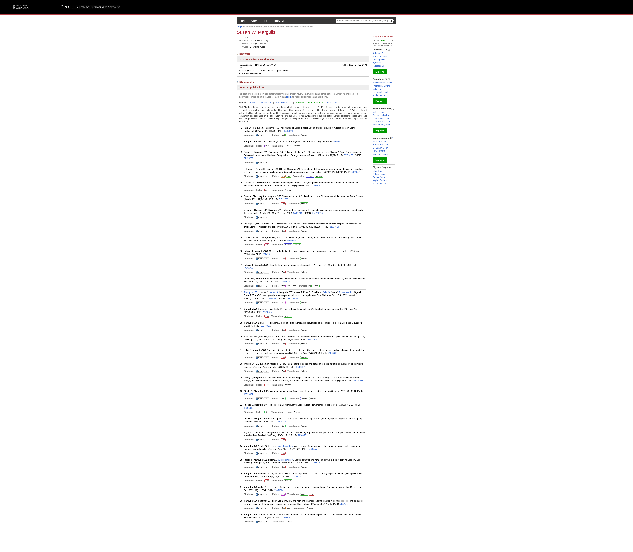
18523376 (281, 421)
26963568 (291, 240)
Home (242, 20)
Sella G (326, 292)
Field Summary (315, 102)
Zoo (266, 190)
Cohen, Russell (380, 174)
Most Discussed (283, 102)
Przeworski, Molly (381, 92)
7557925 (344, 504)
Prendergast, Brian (381, 124)
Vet (266, 245)
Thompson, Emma (381, 86)
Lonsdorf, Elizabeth (382, 121)
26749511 (267, 254)
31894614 (334, 227)
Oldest (253, 102)
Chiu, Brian (378, 171)
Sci (282, 302)
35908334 (355, 172)
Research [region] (244, 53)
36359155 (348, 155)
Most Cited (266, 102)
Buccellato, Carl (380, 144)
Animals (304, 135)
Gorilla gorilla (379, 59)
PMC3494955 (292, 298)
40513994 (288, 131)
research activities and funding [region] (257, 59)
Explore (379, 71)
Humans (288, 146)
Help (265, 20)
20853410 (332, 353)
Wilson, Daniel (379, 183)
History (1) (278, 20)
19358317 (300, 367)
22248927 (265, 326)
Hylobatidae (378, 66)
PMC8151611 (318, 213)
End (283, 135)
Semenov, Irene (380, 154)
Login (240, 26)
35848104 (317, 185)
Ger (283, 398)
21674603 (312, 339)
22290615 (267, 312)
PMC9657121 (250, 158)
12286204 (287, 517)
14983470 (315, 463)
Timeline (300, 102)
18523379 (248, 394)
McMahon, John (380, 148)
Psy (266, 146)
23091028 (271, 298)
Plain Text (332, 102)
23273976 (286, 281)
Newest (242, 102)
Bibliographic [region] (247, 82)
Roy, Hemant (379, 151)
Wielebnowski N (285, 446)
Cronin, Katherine (381, 115)
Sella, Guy (378, 89)
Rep (283, 286)
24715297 (248, 268)
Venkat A (274, 292)
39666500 (337, 141)
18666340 (248, 408)
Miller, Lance (379, 112)
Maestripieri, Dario (381, 118)
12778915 (296, 476)
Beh (283, 176)
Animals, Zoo (379, 53)
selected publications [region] (251, 87)
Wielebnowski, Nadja (382, 82)
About (254, 20)
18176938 (358, 380)
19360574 (302, 435)
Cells (312, 494)
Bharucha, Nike (380, 141)
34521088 (283, 199)
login (289, 97)
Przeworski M (345, 292)
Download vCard (257, 47)
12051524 (278, 490)
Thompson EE (250, 292)
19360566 (312, 449)
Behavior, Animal (381, 56)
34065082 (297, 213)
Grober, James (380, 177)
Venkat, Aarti (379, 95)
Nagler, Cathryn (380, 180)
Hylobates (377, 62)
